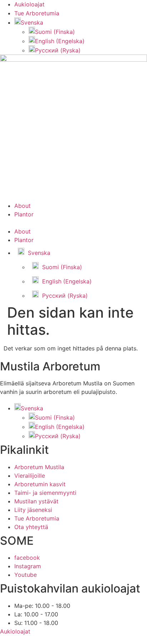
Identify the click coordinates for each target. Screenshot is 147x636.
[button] (28, 22)
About (22, 205)
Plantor (24, 214)
